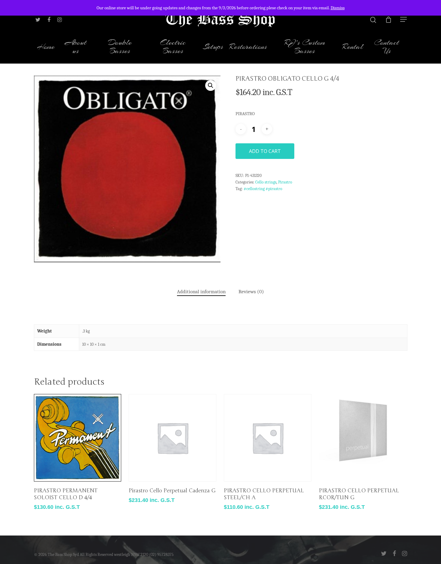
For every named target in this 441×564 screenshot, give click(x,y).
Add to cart (265, 151)
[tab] (201, 291)
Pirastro (285, 182)
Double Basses (120, 47)
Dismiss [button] (338, 7)
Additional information (201, 291)
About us (75, 47)
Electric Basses (173, 47)
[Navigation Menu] (403, 19)
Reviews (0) (251, 291)
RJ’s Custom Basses (304, 47)
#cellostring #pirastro (263, 188)
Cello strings (265, 182)
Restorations (248, 47)
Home (46, 47)
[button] (210, 85)
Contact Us (386, 47)
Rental (352, 47)
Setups (213, 47)
